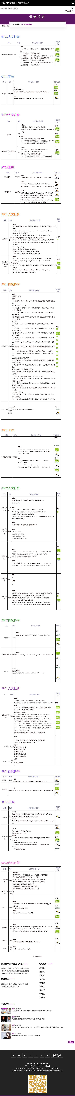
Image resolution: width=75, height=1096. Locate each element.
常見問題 (42, 994)
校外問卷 (42, 986)
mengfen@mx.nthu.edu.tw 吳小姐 (38, 1066)
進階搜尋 (70, 11)
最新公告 (42, 990)
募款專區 (5, 979)
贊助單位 (42, 972)
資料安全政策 (31, 1064)
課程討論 (42, 968)
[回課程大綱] (37, 957)
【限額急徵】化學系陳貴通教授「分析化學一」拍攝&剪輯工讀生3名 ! (32, 1011)
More (71, 1042)
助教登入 (42, 997)
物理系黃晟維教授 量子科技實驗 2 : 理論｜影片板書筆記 (28, 1019)
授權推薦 (42, 979)
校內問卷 (42, 983)
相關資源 (42, 975)
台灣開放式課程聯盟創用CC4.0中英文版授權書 (26, 1035)
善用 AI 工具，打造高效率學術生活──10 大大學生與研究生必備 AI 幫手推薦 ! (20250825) (38, 1027)
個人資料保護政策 (42, 1064)
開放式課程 (16, 24)
